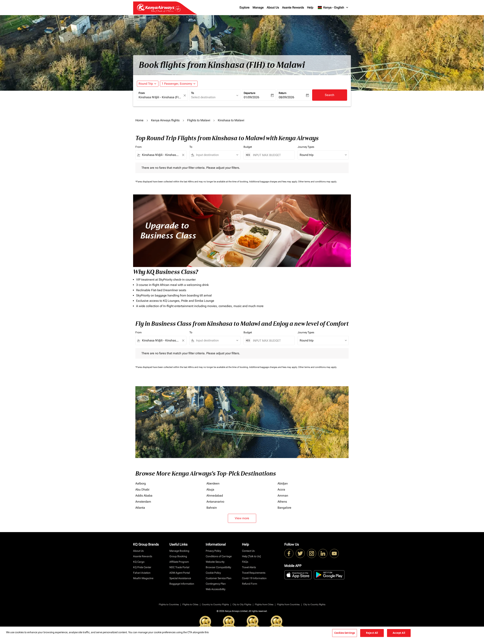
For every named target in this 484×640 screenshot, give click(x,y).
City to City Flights (242, 604)
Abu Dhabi (142, 489)
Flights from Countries (288, 604)
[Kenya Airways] (288, 553)
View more (242, 518)
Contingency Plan (216, 583)
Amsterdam (143, 501)
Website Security (215, 561)
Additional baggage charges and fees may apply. (273, 181)
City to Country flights (314, 604)
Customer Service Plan (218, 578)
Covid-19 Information (254, 578)
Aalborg (140, 483)
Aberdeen (213, 483)
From (142, 92)
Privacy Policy (213, 550)
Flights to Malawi (198, 120)
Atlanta (140, 507)
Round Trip (146, 83)
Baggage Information (181, 583)
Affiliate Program (179, 561)
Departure (249, 92)
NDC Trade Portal (179, 567)
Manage (258, 7)
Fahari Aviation (141, 572)
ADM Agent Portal (179, 572)
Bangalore (284, 507)
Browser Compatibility (218, 567)
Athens (282, 501)
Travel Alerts (249, 567)
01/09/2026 (251, 97)
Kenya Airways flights (165, 120)
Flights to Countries (169, 604)
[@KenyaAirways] (300, 553)
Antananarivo (215, 501)
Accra (281, 489)
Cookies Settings (344, 633)
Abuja (210, 489)
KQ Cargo (138, 561)
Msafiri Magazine (143, 578)
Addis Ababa (143, 495)
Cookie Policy (213, 572)
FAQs (245, 561)
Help (310, 7)
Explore (245, 7)
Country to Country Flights (215, 604)
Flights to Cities (190, 604)
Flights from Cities (264, 604)
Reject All (372, 633)
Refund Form (249, 583)
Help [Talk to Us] (251, 556)
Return (282, 92)
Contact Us (248, 550)
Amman (283, 495)
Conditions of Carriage (219, 556)
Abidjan (283, 483)
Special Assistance (180, 578)
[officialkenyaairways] (311, 553)
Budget (248, 146)
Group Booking (178, 556)
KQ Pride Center (142, 567)
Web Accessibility (215, 589)
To (192, 92)
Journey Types (306, 146)
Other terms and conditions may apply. (317, 181)
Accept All (399, 633)
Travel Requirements (253, 572)
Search (329, 95)
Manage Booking (179, 550)
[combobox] (160, 97)
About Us (273, 7)
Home (139, 120)
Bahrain (211, 507)
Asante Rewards (293, 7)
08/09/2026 (286, 97)
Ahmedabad (214, 495)
